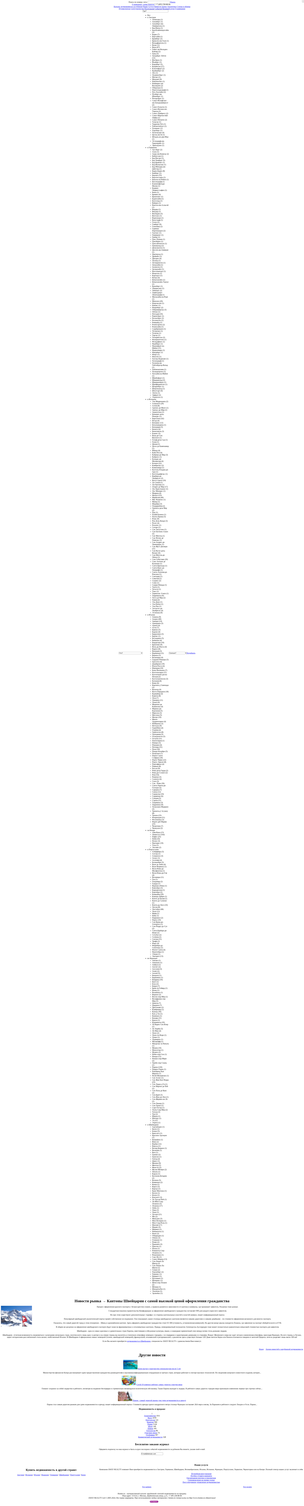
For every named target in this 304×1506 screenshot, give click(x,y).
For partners (146, 1487)
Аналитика (171, 7)
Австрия (20, 1475)
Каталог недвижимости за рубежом (128, 7)
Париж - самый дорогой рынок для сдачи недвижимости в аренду (159, 1400)
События (158, 9)
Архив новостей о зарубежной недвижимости (284, 1349)
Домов (150, 1424)
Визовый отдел (168, 9)
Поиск (172, 2)
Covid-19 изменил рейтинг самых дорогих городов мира (159, 1385)
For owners (247, 1487)
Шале (150, 1426)
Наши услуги (148, 7)
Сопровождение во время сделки (201, 1480)
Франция (45, 1475)
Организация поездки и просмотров (201, 1478)
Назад (261, 1349)
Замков (150, 1429)
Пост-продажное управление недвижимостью (201, 1482)
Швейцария (64, 1475)
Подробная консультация (201, 1474)
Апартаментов (150, 1416)
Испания (29, 1475)
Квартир (150, 1422)
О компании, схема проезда (143, 4)
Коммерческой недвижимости (150, 1437)
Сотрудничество (137, 9)
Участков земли (151, 1433)
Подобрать (191, 653)
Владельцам (149, 9)
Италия (37, 1475)
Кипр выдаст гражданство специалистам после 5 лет (159, 1369)
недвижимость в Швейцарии (139, 1341)
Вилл (150, 1418)
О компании (180, 9)
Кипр (83, 1475)
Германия (54, 1475)
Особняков (150, 1435)
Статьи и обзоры (183, 7)
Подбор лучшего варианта (201, 1476)
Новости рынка (160, 7)
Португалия (75, 1475)
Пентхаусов (150, 1420)
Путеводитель (124, 9)
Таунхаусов (150, 1431)
